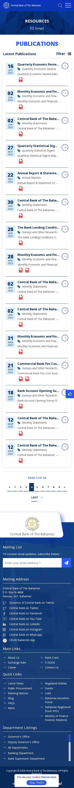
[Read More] (65, 66)
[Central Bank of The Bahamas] (22, 7)
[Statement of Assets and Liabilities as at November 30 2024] (20, 433)
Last (34, 497)
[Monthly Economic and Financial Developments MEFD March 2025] (20, 270)
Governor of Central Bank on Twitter (31, 602)
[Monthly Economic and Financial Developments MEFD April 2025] (20, 107)
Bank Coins (52, 657)
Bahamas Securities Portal (57, 700)
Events (49, 688)
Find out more (48, 777)
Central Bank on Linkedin (24, 624)
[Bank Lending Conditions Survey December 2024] (20, 243)
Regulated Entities (56, 683)
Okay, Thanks (36, 782)
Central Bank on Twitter (24, 608)
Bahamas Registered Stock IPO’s (58, 709)
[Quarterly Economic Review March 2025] (20, 80)
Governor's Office (19, 736)
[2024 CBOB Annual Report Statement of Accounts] (20, 189)
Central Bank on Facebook (25, 613)
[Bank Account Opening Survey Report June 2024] (20, 406)
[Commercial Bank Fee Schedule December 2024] (27, 379)
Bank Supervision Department (26, 758)
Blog (11, 698)
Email (39, 28)
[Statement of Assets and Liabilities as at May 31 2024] (20, 461)
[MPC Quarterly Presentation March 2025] (27, 270)
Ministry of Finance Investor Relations (56, 718)
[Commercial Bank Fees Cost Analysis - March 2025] (20, 379)
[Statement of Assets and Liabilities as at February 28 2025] (20, 325)
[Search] (60, 5)
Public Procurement (20, 688)
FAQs (11, 703)
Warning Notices (18, 693)
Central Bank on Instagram (25, 629)
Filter (61, 53)
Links (48, 693)
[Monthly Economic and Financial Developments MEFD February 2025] (20, 352)
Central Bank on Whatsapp (25, 634)
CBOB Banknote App (22, 640)
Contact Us (52, 667)
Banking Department (21, 753)
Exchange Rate (17, 662)
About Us (13, 657)
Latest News (16, 683)
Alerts (11, 708)
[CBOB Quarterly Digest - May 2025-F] (20, 161)
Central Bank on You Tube (25, 619)
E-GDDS (50, 662)
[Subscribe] (66, 563)
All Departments (18, 747)
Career (12, 667)
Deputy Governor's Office (23, 742)
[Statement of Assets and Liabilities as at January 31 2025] (20, 297)
